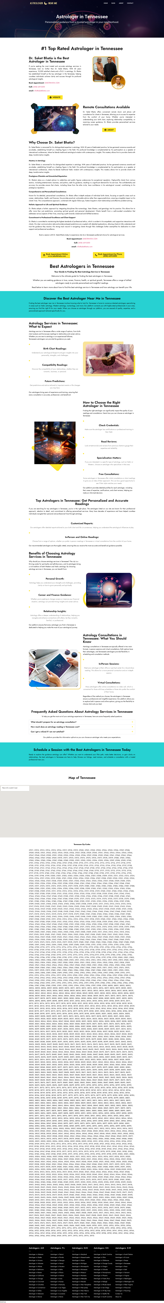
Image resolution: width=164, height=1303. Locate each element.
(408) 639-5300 (39, 87)
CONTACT (130, 3)
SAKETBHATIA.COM (52, 83)
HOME (106, 3)
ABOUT (121, 3)
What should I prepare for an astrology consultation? (53, 722)
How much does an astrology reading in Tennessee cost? (55, 726)
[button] (82, 722)
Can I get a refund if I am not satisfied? (47, 731)
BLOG (113, 3)
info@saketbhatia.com (42, 90)
